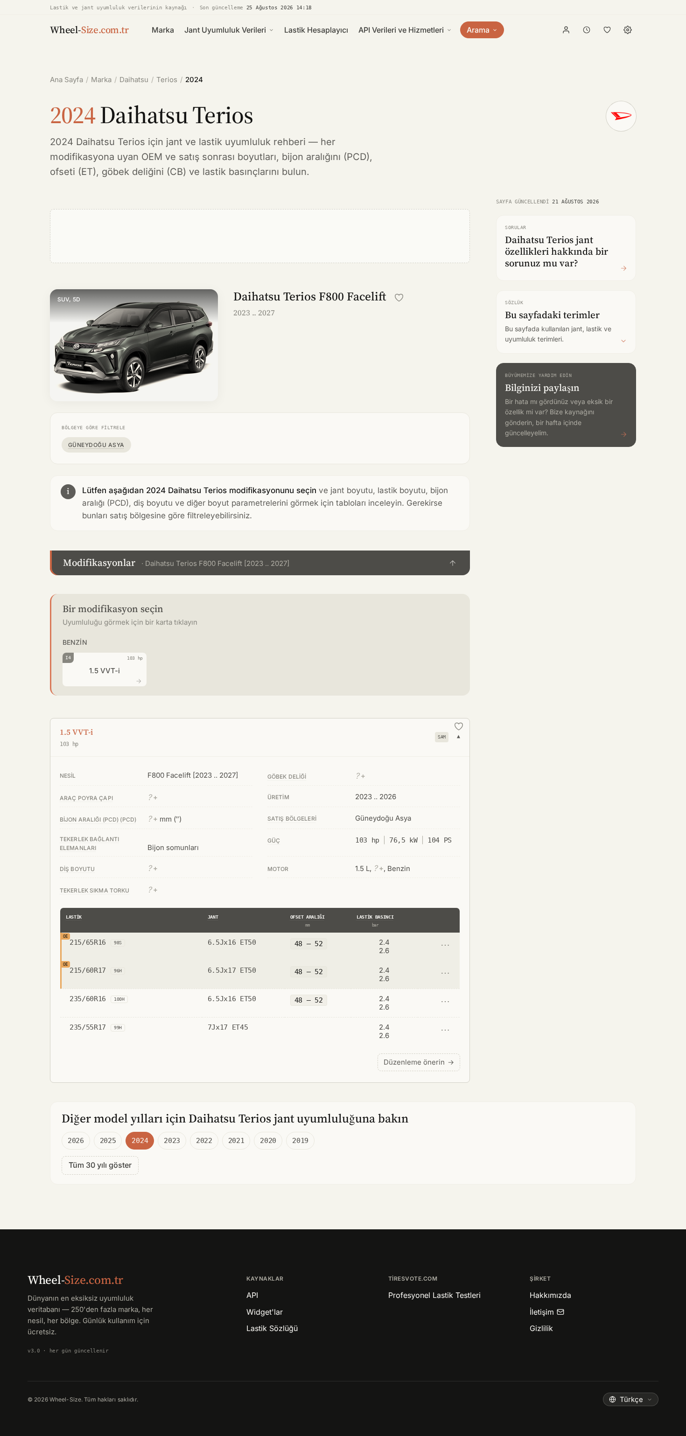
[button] (260, 563)
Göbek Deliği (286, 776)
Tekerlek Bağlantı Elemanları (89, 843)
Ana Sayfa (66, 79)
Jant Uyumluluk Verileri (225, 30)
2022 (204, 1140)
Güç (273, 840)
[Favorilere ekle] (399, 297)
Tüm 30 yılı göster (100, 1165)
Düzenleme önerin (419, 1062)
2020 (268, 1140)
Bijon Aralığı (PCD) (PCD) (98, 819)
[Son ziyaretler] (586, 29)
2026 (76, 1140)
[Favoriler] (607, 29)
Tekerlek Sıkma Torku (94, 890)
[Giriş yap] (566, 29)
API (252, 1295)
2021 (236, 1140)
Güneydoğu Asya (96, 444)
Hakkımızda (550, 1295)
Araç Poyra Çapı (86, 798)
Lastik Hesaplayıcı (316, 30)
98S (118, 942)
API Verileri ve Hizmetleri (401, 30)
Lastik (74, 917)
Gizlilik (541, 1328)
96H (118, 970)
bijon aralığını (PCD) (326, 156)
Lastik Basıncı (375, 917)
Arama (478, 30)
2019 (300, 1140)
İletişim (542, 1312)
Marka (163, 30)
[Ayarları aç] (627, 29)
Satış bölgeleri (291, 818)
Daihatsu (133, 79)
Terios (166, 79)
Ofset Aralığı (307, 917)
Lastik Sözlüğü (272, 1328)
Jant (213, 917)
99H (118, 1027)
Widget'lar (264, 1312)
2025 (108, 1140)
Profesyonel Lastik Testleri (434, 1295)
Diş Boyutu (77, 868)
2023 (172, 1140)
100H (119, 999)
